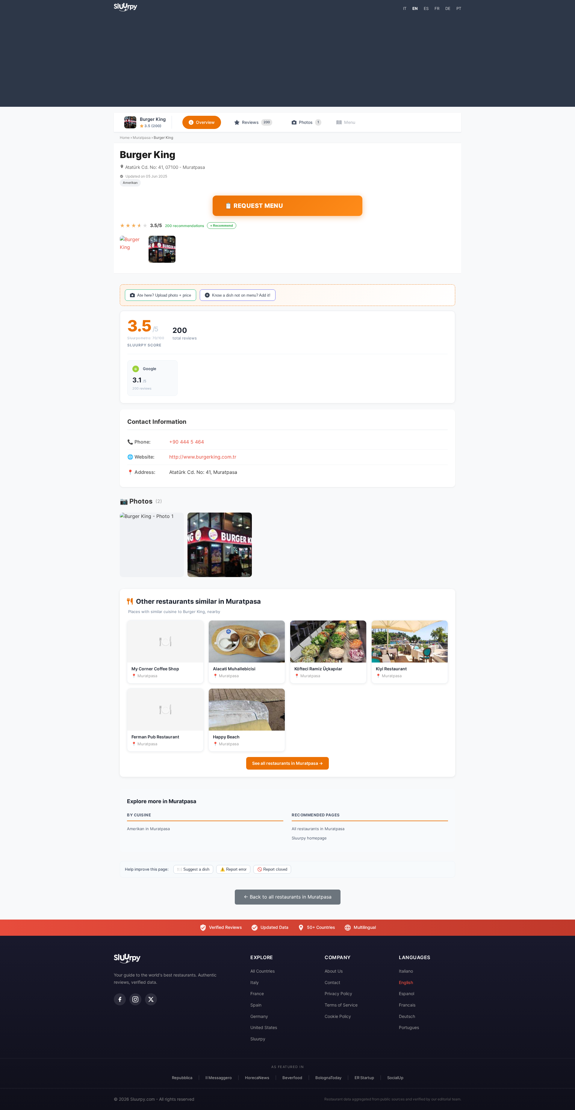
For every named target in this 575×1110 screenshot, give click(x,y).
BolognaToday (328, 1077)
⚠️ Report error (233, 869)
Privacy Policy (338, 993)
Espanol (406, 993)
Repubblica (182, 1077)
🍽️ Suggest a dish (193, 869)
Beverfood (292, 1077)
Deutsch (407, 1016)
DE (447, 8)
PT (458, 8)
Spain (255, 1004)
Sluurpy (257, 1038)
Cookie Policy (338, 1016)
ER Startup (364, 1077)
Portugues (409, 1027)
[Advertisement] (287, 59)
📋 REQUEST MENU (254, 205)
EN (415, 8)
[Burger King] (133, 249)
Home (125, 137)
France (257, 993)
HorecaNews (257, 1077)
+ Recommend (221, 225)
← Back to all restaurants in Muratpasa (288, 897)
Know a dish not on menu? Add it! (241, 295)
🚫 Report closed (272, 869)
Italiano (406, 971)
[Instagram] (135, 999)
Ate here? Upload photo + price (164, 295)
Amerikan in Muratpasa (148, 828)
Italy (254, 982)
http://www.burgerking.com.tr (202, 457)
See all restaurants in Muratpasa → (287, 763)
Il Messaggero (218, 1077)
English (406, 982)
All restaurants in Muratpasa (318, 828)
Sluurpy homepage (309, 838)
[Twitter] (151, 999)
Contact (332, 982)
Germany (259, 1016)
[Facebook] (120, 999)
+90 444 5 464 (186, 442)
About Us (334, 971)
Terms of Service (341, 1004)
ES (426, 8)
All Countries (262, 971)
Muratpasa (142, 137)
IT (404, 8)
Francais (407, 1004)
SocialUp (395, 1077)
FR (437, 8)
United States (263, 1027)
